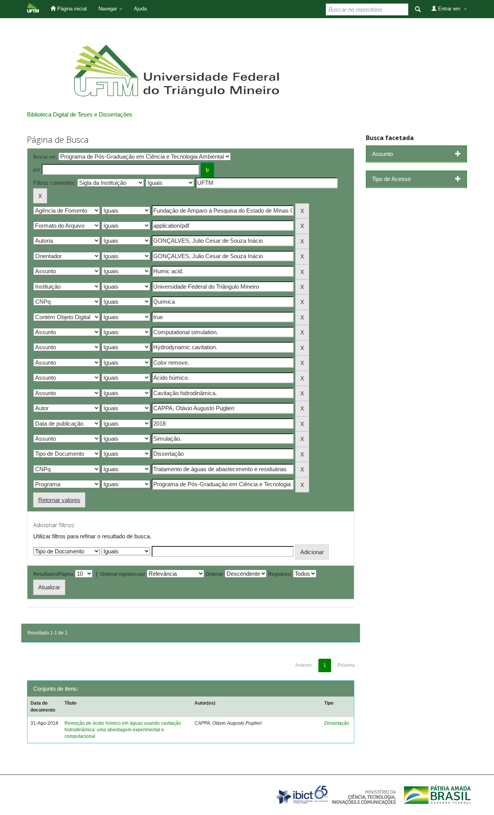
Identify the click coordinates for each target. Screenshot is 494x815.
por (36, 169)
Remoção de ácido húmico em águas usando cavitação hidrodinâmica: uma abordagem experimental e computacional (122, 729)
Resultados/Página (53, 574)
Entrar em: (449, 9)
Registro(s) (279, 574)
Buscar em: (45, 157)
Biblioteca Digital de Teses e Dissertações (79, 114)
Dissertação (336, 723)
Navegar (108, 9)
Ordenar (214, 574)
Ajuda (140, 9)
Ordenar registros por (122, 574)
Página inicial (71, 9)
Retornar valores (59, 500)
